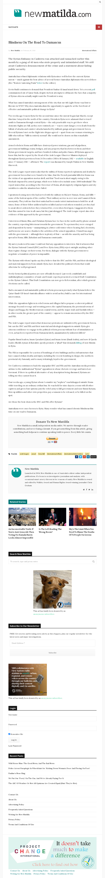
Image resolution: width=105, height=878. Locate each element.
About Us (12, 799)
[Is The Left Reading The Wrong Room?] (52, 517)
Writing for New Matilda (18, 814)
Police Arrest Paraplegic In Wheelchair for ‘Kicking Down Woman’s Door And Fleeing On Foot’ (49, 768)
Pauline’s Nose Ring (16, 773)
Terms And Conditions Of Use (21, 824)
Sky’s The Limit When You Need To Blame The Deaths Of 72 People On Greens (81, 532)
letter (40, 83)
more (93, 457)
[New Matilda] (52, 13)
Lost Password (14, 746)
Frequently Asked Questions (20, 809)
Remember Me (16, 734)
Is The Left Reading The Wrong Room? (50, 530)
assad (34, 454)
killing (79, 343)
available (80, 158)
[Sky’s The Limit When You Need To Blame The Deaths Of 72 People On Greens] (83, 517)
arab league (24, 454)
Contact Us (13, 794)
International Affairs (89, 50)
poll (93, 89)
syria (87, 454)
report (47, 162)
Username (12, 715)
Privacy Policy (14, 819)
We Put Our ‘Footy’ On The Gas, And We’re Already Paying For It (36, 778)
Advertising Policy (16, 804)
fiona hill (41, 454)
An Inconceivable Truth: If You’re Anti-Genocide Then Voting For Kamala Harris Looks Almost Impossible (21, 533)
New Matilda (15, 50)
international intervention (73, 454)
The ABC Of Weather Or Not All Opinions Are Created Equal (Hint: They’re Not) (42, 783)
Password (12, 724)
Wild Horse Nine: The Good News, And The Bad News (31, 763)
